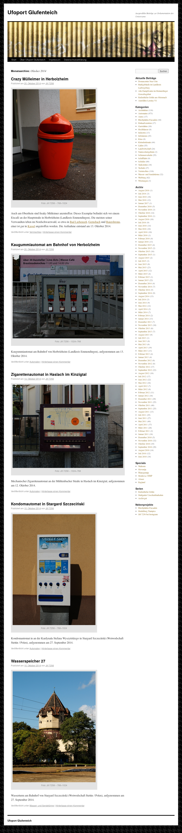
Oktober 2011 (144, 405)
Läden (140, 145)
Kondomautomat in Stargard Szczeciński (47, 503)
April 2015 (143, 270)
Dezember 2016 (145, 206)
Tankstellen (143, 164)
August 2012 (143, 373)
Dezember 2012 (145, 360)
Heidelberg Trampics (147, 511)
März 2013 (143, 350)
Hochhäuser (143, 129)
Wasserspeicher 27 (28, 661)
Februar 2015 (144, 276)
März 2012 (143, 389)
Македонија (143, 472)
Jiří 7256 (50, 83)
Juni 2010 (142, 456)
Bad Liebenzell (78, 222)
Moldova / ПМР (145, 475)
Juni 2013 (142, 341)
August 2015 (143, 257)
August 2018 (143, 190)
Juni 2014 (142, 302)
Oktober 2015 (144, 251)
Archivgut (142, 498)
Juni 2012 (142, 379)
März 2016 (143, 235)
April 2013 (143, 347)
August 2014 (143, 296)
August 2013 (143, 334)
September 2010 (145, 446)
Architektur (143, 110)
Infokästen (142, 135)
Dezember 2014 (145, 283)
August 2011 (143, 411)
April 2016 (143, 232)
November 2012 (145, 363)
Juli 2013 (142, 337)
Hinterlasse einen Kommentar (57, 231)
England (141, 482)
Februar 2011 (144, 430)
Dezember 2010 (145, 437)
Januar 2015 (143, 280)
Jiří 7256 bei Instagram (148, 514)
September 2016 (145, 216)
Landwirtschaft (144, 148)
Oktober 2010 (144, 443)
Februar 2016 (144, 238)
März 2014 (143, 312)
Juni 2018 (142, 196)
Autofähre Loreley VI (147, 100)
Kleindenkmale (144, 142)
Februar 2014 (144, 315)
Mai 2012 (142, 382)
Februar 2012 (144, 392)
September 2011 (145, 408)
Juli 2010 (142, 453)
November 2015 (145, 248)
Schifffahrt (142, 158)
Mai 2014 (142, 305)
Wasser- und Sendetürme (42, 805)
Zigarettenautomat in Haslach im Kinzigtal (49, 374)
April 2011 (143, 424)
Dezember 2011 (145, 398)
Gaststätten (143, 126)
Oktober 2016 (144, 212)
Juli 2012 (142, 376)
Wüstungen (143, 180)
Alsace (141, 479)
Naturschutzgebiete (146, 151)
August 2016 (143, 219)
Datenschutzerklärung (75, 59)
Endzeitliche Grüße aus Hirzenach (152, 97)
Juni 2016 (142, 225)
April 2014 (143, 309)
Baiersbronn (113, 222)
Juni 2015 (142, 264)
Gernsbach (94, 222)
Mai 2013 (142, 344)
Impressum (54, 59)
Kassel (31, 226)
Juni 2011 (142, 418)
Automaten (35, 361)
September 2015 (145, 254)
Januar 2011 (143, 434)
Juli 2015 (142, 260)
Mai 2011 (142, 421)
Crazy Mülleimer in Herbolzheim (39, 78)
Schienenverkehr (145, 155)
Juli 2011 (142, 414)
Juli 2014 (142, 299)
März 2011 (143, 427)
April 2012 (143, 386)
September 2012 (145, 369)
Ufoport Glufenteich (32, 12)
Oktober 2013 (144, 328)
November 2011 (145, 402)
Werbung (142, 177)
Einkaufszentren (145, 123)
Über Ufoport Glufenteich (32, 59)
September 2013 (145, 331)
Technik (141, 167)
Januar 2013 (143, 357)
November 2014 (145, 286)
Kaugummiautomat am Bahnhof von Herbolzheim (55, 244)
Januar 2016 (143, 241)
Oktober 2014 (144, 289)
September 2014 (145, 293)
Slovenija (142, 469)
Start (13, 59)
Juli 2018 (142, 193)
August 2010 (143, 450)
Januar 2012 (143, 395)
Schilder (141, 161)
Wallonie (142, 466)
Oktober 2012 (144, 366)
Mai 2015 (142, 267)
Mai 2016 (142, 228)
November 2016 (145, 209)
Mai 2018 (142, 199)
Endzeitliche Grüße (146, 491)
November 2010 (145, 440)
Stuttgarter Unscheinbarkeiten (150, 495)
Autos (140, 116)
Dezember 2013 (145, 321)
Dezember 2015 (145, 244)
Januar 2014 (143, 318)
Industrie (142, 132)
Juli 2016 (142, 222)
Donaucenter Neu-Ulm (147, 81)
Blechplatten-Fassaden (147, 119)
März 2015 (143, 273)
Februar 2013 (144, 353)
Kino (140, 139)
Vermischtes (35, 231)
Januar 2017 (143, 203)
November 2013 (145, 325)
